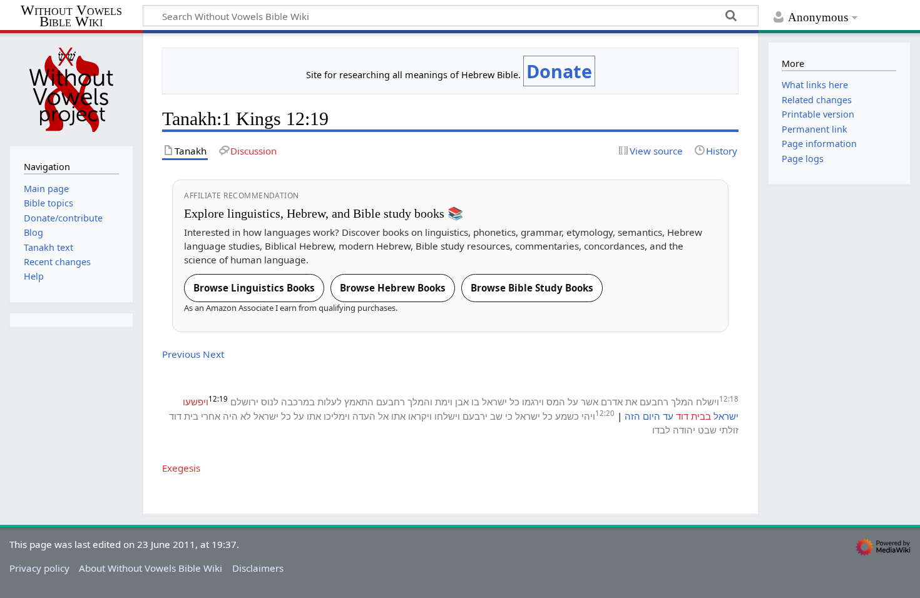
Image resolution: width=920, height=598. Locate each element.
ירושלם (244, 401)
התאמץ (359, 401)
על (573, 401)
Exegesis (181, 468)
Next (213, 354)
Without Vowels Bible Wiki (71, 16)
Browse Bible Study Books (532, 287)
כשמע (567, 416)
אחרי (210, 416)
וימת (443, 401)
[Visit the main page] (71, 88)
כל (514, 401)
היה (230, 416)
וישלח (707, 401)
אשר (589, 401)
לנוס (270, 401)
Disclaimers (258, 568)
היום (651, 416)
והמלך (419, 401)
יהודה (684, 429)
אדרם (612, 401)
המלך (682, 401)
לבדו (661, 429)
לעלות (329, 401)
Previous (181, 354)
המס (555, 401)
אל (383, 416)
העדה (364, 416)
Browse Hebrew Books (393, 287)
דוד (682, 416)
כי (509, 416)
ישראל (494, 401)
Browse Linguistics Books (254, 287)
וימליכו (337, 416)
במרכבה (298, 401)
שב (496, 416)
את (631, 401)
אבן (462, 401)
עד (668, 416)
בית (191, 416)
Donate (559, 71)
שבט (707, 429)
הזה (632, 416)
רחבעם (654, 401)
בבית (701, 416)
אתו (398, 416)
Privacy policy (39, 568)
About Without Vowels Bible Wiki (150, 568)
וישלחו (447, 416)
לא (245, 416)
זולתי (729, 429)
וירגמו (533, 401)
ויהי (588, 416)
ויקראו (420, 416)
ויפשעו (195, 401)
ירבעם (475, 416)
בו (475, 401)
